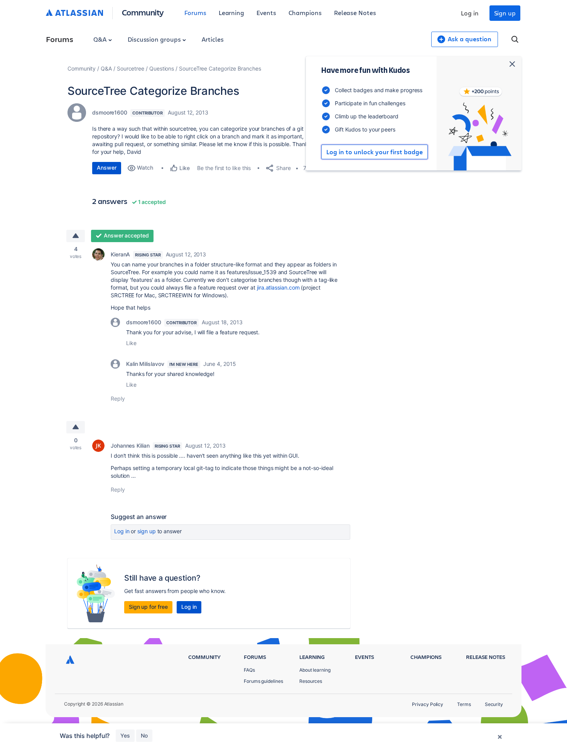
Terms (464, 704)
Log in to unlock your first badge (374, 152)
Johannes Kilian (130, 445)
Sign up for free (148, 606)
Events (266, 12)
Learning (231, 12)
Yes (125, 735)
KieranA (120, 254)
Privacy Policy (427, 704)
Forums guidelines (263, 681)
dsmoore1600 (109, 112)
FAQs (249, 670)
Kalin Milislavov (145, 364)
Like (131, 343)
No (144, 735)
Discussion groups (155, 39)
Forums (195, 12)
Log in (470, 13)
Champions (305, 12)
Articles (212, 39)
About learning (315, 670)
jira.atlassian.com (278, 287)
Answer (106, 167)
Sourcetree (130, 68)
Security (494, 704)
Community (143, 12)
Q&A (100, 39)
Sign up (505, 13)
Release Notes (355, 12)
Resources (310, 681)
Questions (161, 68)
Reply (118, 398)
